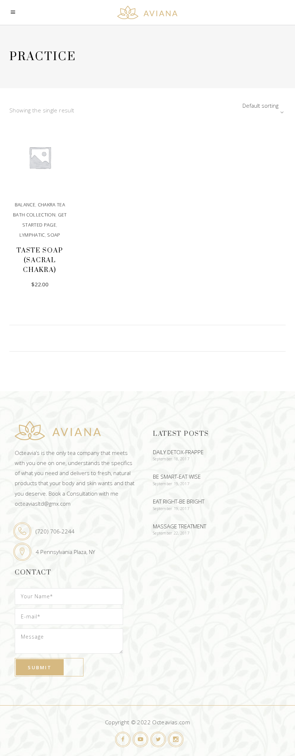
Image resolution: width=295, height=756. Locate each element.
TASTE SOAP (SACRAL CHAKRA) (40, 260)
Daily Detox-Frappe (178, 452)
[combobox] (241, 105)
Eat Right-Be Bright (178, 501)
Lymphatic (32, 235)
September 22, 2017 (171, 533)
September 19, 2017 (171, 483)
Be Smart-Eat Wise (177, 476)
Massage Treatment (179, 526)
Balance (25, 204)
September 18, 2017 (171, 458)
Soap (53, 235)
